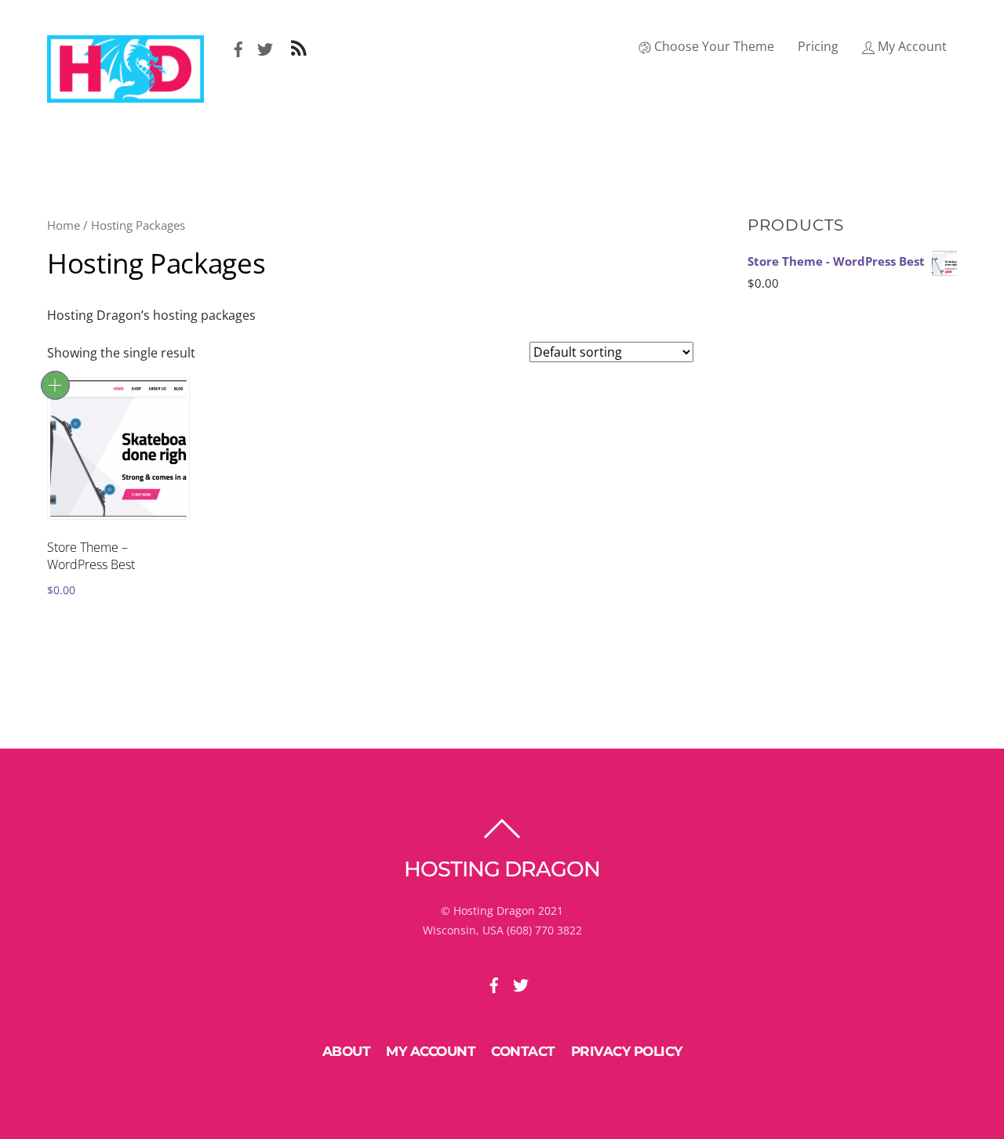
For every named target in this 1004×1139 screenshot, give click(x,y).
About (346, 1051)
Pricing (818, 46)
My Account (911, 46)
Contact (523, 1051)
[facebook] (238, 46)
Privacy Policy (626, 1051)
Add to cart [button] (55, 385)
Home (63, 225)
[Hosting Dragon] (125, 95)
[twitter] (265, 46)
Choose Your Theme (712, 46)
